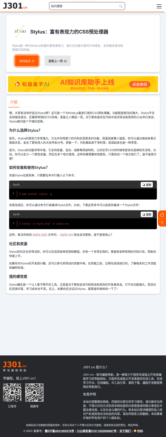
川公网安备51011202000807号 (97, 431)
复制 (148, 184)
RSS (140, 431)
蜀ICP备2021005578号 (59, 431)
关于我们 (125, 431)
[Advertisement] (83, 324)
